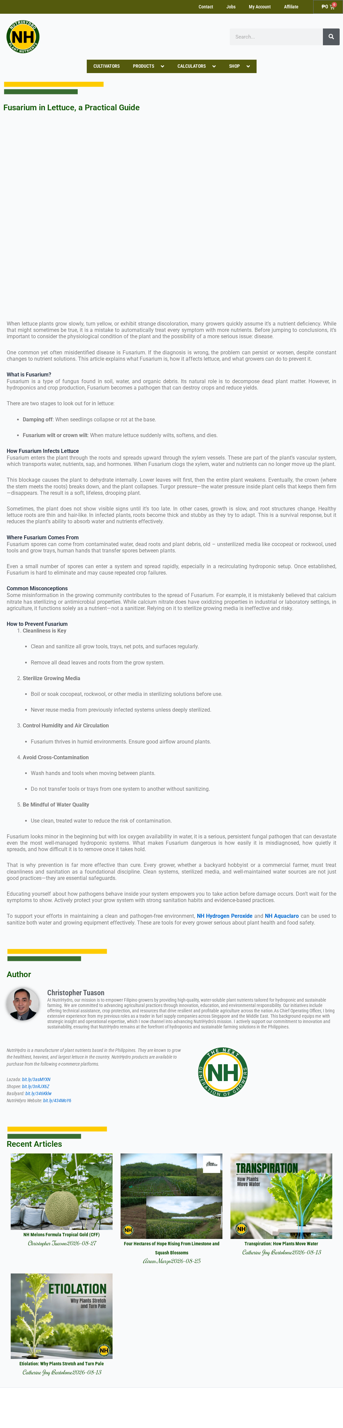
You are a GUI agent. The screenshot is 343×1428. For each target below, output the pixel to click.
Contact (206, 7)
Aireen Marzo (156, 1261)
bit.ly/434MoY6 (57, 1101)
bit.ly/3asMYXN (36, 1079)
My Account (260, 7)
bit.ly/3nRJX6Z (35, 1086)
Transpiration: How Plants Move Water (281, 1244)
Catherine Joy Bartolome (267, 1252)
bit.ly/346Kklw (38, 1093)
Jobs (230, 7)
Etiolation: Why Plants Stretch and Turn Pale (61, 1364)
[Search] (331, 36)
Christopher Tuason (47, 1243)
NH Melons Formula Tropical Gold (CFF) (61, 1235)
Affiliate (291, 7)
